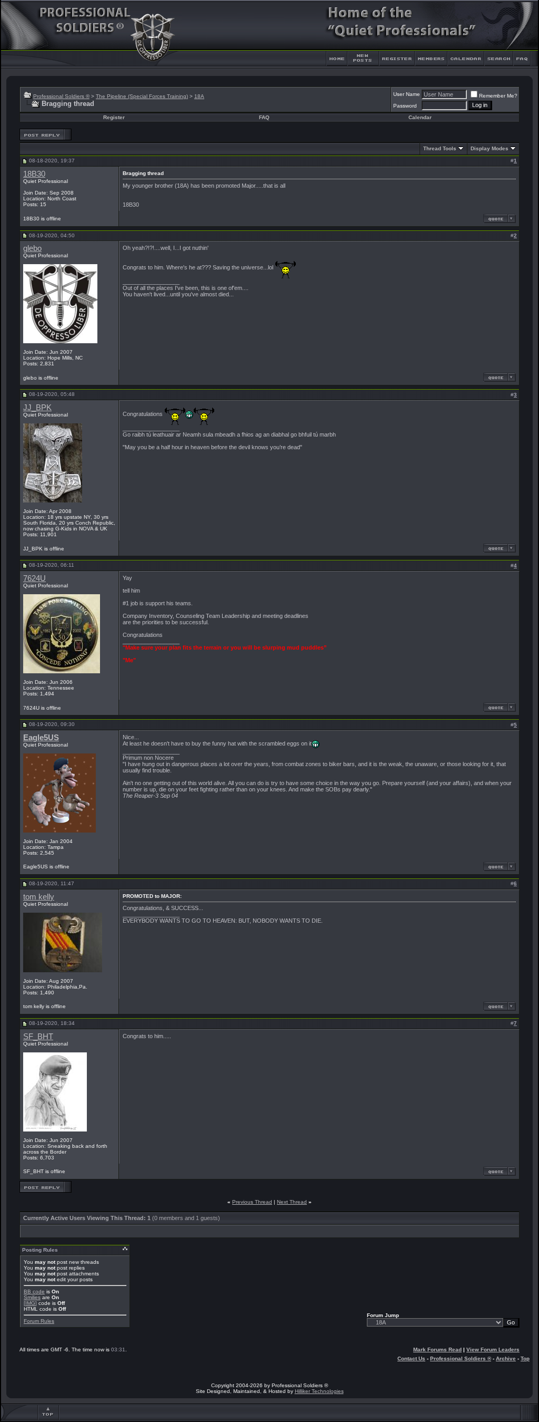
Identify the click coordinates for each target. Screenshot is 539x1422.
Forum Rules (39, 1321)
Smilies (32, 1297)
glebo (32, 248)
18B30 (34, 174)
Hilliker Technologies (319, 1391)
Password (405, 106)
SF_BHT (38, 1036)
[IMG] (30, 1303)
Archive (506, 1358)
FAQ (264, 117)
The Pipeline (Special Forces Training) (142, 96)
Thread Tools (439, 148)
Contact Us (411, 1358)
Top (525, 1358)
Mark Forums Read (437, 1349)
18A (199, 96)
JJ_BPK (37, 407)
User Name (406, 94)
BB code (34, 1291)
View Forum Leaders (493, 1349)
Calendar (420, 117)
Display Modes (489, 148)
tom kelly (38, 897)
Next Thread (292, 1202)
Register (114, 117)
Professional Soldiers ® (61, 96)
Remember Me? (498, 96)
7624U (34, 578)
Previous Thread (252, 1202)
